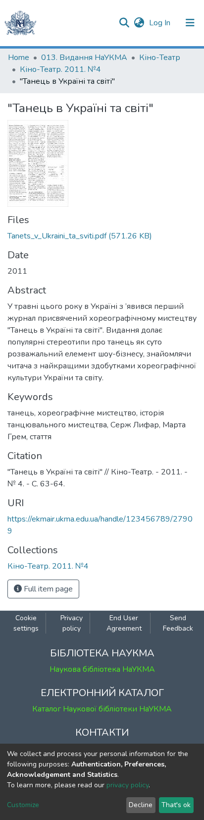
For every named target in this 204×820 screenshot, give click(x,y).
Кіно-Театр (159, 57)
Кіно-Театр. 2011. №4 (60, 69)
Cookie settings (26, 623)
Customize (23, 805)
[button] (139, 23)
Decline (141, 805)
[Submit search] (124, 22)
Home (18, 57)
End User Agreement (124, 623)
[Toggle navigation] (190, 23)
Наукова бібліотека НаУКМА (102, 669)
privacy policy (127, 785)
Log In (160, 22)
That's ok (176, 805)
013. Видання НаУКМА (84, 57)
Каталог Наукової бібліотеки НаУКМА (102, 708)
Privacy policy (71, 623)
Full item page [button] (47, 589)
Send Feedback (178, 623)
